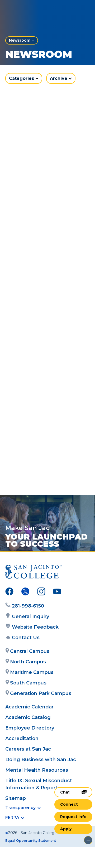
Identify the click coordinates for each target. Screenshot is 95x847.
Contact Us (26, 637)
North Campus (28, 662)
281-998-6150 (28, 606)
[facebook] (9, 592)
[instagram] (41, 592)
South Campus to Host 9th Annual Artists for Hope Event (42, 261)
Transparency (20, 807)
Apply (66, 828)
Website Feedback (35, 627)
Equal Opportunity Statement (30, 841)
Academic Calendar (29, 707)
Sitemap (15, 798)
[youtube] (57, 592)
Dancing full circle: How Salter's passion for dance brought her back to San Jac (47, 464)
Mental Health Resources (36, 770)
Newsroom (19, 40)
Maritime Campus (32, 672)
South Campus (28, 683)
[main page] (20, 9)
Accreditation (22, 738)
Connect (69, 804)
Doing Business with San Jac (40, 759)
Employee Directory (29, 728)
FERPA (12, 817)
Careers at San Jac (28, 749)
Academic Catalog (28, 717)
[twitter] (25, 592)
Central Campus (29, 651)
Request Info (73, 816)
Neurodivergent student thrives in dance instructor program (47, 162)
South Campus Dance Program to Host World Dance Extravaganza (43, 361)
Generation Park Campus (40, 693)
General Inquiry (30, 616)
